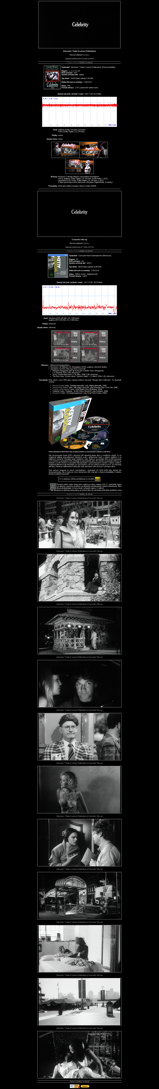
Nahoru (72, 1081)
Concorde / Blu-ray (95, 498)
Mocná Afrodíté (58, 386)
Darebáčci (56, 393)
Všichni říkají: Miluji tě (60, 387)
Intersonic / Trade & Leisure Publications (71, 498)
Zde (60, 479)
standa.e (86, 55)
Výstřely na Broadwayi (61, 389)
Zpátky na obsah (86, 62)
